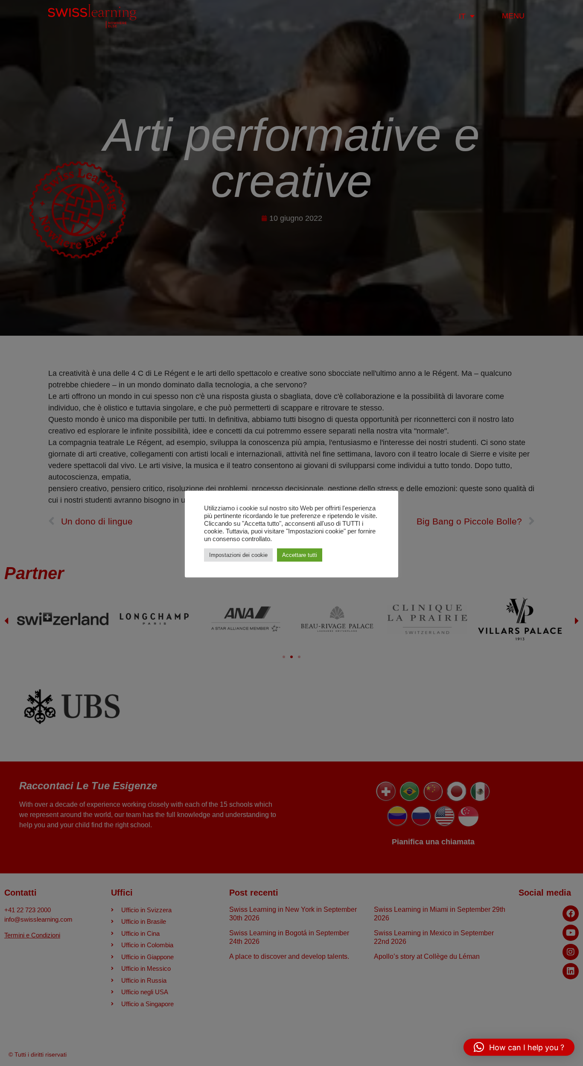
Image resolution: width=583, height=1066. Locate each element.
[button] (518, 1047)
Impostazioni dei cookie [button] (238, 555)
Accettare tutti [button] (299, 555)
